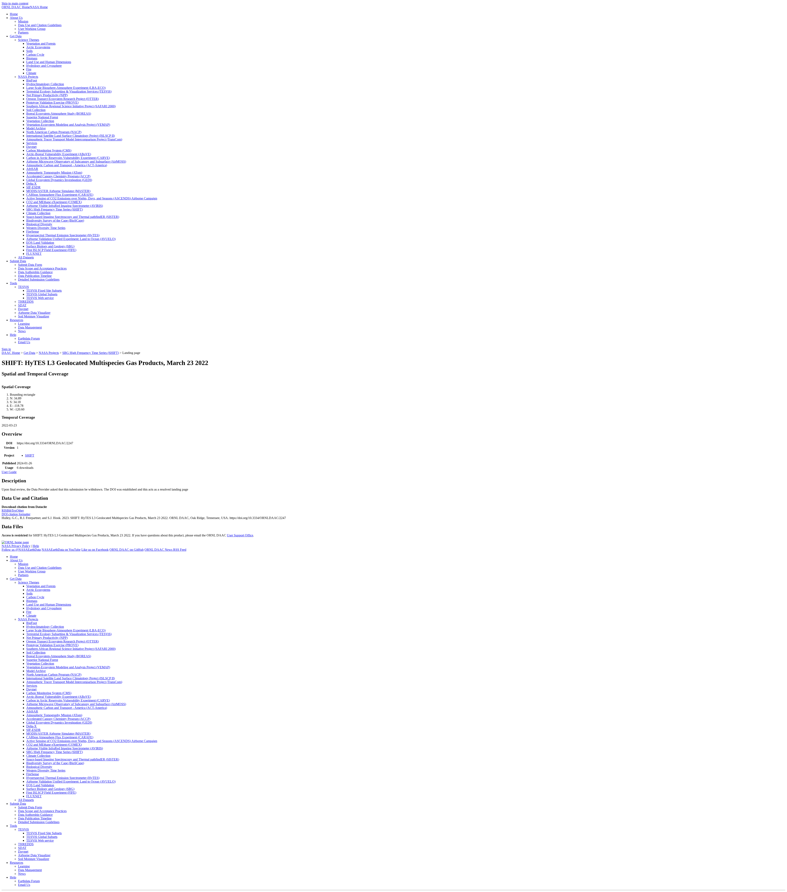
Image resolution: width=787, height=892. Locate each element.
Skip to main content (15, 3)
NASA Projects (49, 353)
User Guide (9, 472)
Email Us (24, 342)
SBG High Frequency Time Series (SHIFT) (90, 353)
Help (36, 546)
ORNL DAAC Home (16, 7)
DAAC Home (11, 353)
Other (20, 510)
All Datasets (26, 257)
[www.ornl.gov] (15, 542)
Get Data (29, 353)
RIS (4, 510)
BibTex (11, 510)
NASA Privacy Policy (16, 546)
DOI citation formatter (16, 514)
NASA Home (39, 7)
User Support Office (240, 535)
